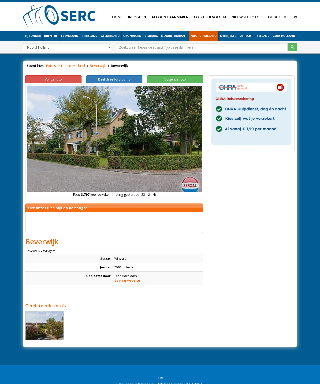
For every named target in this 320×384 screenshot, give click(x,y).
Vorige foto (53, 79)
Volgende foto (175, 79)
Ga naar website (127, 280)
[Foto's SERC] (59, 16)
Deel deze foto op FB (114, 79)
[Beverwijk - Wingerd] (44, 325)
